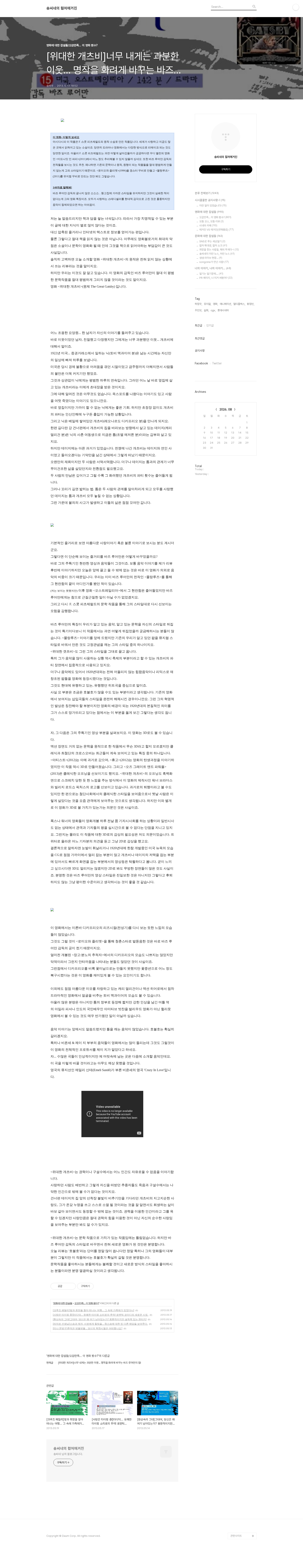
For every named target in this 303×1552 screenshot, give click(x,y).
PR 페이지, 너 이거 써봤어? (216, 277)
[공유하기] (66, 1286)
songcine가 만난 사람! (214, 262)
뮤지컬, (207, 304)
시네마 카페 (208, 225)
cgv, (213, 310)
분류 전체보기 (207, 193)
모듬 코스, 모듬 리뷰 (211, 221)
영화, (215, 304)
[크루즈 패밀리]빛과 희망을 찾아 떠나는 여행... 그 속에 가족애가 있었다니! (93, 1310)
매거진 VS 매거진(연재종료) (216, 229)
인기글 (210, 325)
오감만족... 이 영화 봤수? (86, 1303)
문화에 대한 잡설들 (209, 236)
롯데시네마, (223, 310)
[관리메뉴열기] (296, 7)
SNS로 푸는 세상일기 (212, 241)
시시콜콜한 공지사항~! (210, 200)
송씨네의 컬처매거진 (61, 8)
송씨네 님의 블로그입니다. (68, 1454)
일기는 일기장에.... (211, 273)
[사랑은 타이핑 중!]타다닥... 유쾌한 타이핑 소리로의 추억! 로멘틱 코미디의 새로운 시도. (100, 1314)
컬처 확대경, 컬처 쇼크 (213, 245)
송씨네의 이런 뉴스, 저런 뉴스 (217, 253)
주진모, (198, 310)
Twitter (217, 363)
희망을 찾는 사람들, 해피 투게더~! (219, 249)
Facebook (201, 363)
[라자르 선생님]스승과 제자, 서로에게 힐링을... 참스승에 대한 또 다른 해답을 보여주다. (100, 1323)
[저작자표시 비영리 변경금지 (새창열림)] (99, 1286)
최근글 (198, 325)
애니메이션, (226, 304)
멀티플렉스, (239, 304)
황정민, (250, 304)
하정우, (198, 304)
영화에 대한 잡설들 (62, 1303)
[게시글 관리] (71, 1286)
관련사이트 (236, 1535)
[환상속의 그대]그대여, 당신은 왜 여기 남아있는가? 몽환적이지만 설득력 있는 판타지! (100, 1319)
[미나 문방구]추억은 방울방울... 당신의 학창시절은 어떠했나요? (87, 1328)
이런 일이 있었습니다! (213, 205)
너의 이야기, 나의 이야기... (213, 268)
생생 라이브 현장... (210, 257)
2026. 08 (226, 409)
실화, (206, 310)
